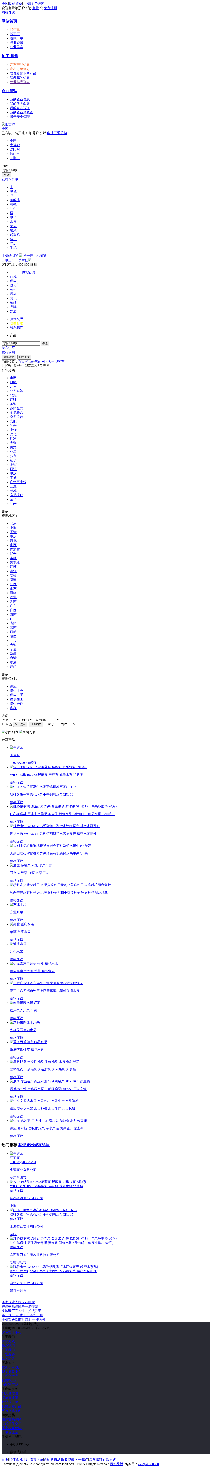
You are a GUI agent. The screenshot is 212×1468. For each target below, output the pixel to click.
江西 (13, 584)
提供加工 (16, 699)
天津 (13, 532)
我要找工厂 (10, 1380)
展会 (13, 294)
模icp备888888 (148, 1464)
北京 (13, 523)
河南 (13, 593)
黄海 (13, 404)
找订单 (15, 29)
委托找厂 (22, 1315)
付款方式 (8, 1341)
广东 (13, 606)
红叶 (13, 399)
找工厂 (15, 34)
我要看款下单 (12, 1371)
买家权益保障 (12, 1428)
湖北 (13, 597)
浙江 (13, 571)
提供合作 (16, 703)
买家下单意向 (12, 1410)
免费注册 (50, 8)
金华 (13, 499)
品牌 (13, 307)
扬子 (13, 460)
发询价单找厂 (12, 1367)
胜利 (13, 438)
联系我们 (16, 327)
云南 (13, 627)
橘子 (13, 239)
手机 (13, 248)
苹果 (13, 226)
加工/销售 (10, 56)
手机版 (29, 3)
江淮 (13, 486)
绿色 (13, 191)
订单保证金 (10, 1432)
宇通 (13, 477)
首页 (21, 361)
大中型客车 (56, 361)
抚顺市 (15, 158)
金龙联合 (16, 412)
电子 (13, 217)
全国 (5, 128)
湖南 (13, 601)
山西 (13, 545)
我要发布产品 (12, 1406)
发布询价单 (10, 179)
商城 (13, 276)
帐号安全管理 (20, 116)
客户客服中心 (12, 1332)
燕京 (13, 456)
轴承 (13, 230)
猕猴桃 (15, 200)
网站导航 (8, 12)
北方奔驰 (16, 391)
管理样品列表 (20, 82)
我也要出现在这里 (34, 1145)
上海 (13, 527)
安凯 (13, 421)
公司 (13, 289)
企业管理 (9, 91)
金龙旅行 (16, 417)
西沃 (13, 469)
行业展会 (16, 47)
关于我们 (8, 1350)
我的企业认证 (20, 108)
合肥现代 (16, 495)
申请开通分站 (57, 133)
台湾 (13, 658)
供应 (13, 281)
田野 (13, 447)
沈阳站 (15, 149)
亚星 (13, 451)
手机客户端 (24, 1319)
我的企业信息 (20, 99)
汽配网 (40, 361)
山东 (13, 588)
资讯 (13, 298)
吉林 (13, 558)
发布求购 (8, 352)
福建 (13, 580)
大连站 (15, 145)
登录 (35, 8)
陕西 (13, 636)
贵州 (13, 623)
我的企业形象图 (21, 112)
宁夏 (13, 649)
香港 (13, 662)
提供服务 (16, 690)
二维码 (39, 3)
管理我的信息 (20, 77)
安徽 (13, 575)
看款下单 (16, 38)
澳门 (13, 666)
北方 (13, 386)
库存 (13, 708)
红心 (13, 208)
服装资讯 (67, 1459)
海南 (13, 614)
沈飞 (13, 434)
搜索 (45, 343)
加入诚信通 (10, 1393)
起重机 (15, 235)
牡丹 (13, 425)
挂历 (13, 243)
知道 (13, 311)
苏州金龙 (16, 408)
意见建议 (8, 1358)
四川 (13, 619)
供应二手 (16, 695)
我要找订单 (10, 1402)
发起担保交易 (12, 1423)
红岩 (13, 503)
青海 (13, 645)
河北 (13, 540)
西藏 (13, 632)
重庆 (13, 536)
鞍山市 (15, 153)
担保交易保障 (12, 1419)
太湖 (13, 443)
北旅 (13, 395)
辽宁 (13, 553)
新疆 (13, 653)
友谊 (13, 464)
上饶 (13, 430)
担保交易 (16, 319)
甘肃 (13, 640)
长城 (13, 490)
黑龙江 (15, 562)
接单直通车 (10, 1397)
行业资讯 (16, 42)
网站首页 (15, 3)
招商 (13, 302)
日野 (13, 382)
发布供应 (8, 348)
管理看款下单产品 (23, 73)
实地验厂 (21, 1311)
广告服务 (8, 1354)
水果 (13, 221)
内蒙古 (15, 549)
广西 (13, 610)
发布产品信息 (20, 64)
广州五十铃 (18, 482)
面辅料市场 (10, 1384)
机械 (13, 204)
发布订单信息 (20, 69)
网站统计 (116, 1464)
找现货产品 (10, 1376)
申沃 (13, 473)
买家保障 (18, 1302)
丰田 (13, 378)
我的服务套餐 (20, 103)
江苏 (13, 567)
